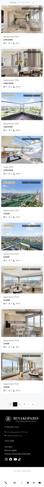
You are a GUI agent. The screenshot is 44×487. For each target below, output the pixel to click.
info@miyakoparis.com (14, 436)
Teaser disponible (35, 8)
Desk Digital (28, 471)
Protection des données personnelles (17, 454)
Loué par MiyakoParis (22, 312)
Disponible (37, 52)
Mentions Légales (10, 450)
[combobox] (25, 2)
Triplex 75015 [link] (8, 167)
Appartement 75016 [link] (11, 80)
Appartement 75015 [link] (11, 37)
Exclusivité (25, 8)
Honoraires (8, 447)
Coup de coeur (28, 52)
